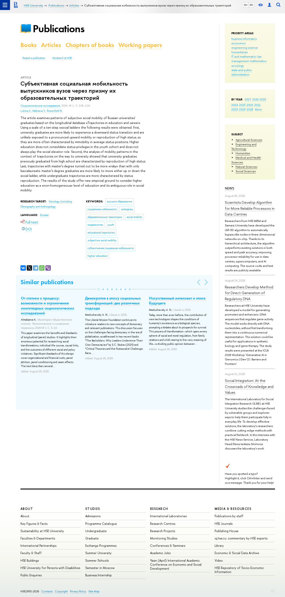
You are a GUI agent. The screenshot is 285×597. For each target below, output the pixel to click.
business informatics (244, 39)
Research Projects (162, 531)
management (240, 61)
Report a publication (33, 58)
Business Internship (98, 575)
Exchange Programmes (100, 545)
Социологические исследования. (40, 106)
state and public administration (241, 72)
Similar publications (46, 282)
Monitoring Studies (163, 538)
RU (246, 4)
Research (159, 509)
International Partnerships (38, 545)
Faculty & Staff (31, 553)
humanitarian (239, 52)
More (258, 109)
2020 (234, 109)
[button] (98, 289)
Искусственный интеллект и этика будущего (177, 300)
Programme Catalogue (101, 523)
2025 (263, 99)
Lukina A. (25, 111)
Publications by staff (229, 516)
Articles (51, 45)
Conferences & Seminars (167, 545)
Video (219, 560)
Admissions (92, 516)
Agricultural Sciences (249, 140)
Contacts (47, 591)
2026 (255, 99)
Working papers (140, 45)
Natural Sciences (246, 167)
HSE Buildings (29, 560)
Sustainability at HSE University (42, 531)
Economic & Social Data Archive (237, 553)
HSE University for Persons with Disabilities (50, 568)
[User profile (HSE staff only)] (269, 5)
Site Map (94, 591)
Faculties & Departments (37, 538)
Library (219, 545)
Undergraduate (96, 531)
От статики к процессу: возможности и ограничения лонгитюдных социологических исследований (47, 305)
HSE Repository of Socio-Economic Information (239, 570)
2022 (250, 105)
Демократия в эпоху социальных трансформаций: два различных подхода (113, 303)
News (229, 188)
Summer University (98, 553)
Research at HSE (62, 58)
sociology (237, 66)
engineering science (244, 48)
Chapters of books (89, 45)
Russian (44, 215)
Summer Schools (97, 560)
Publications (58, 28)
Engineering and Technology (243, 146)
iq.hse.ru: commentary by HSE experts (241, 538)
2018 (250, 109)
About (26, 509)
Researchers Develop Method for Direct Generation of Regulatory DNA (249, 292)
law (259, 56)
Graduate (92, 538)
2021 (257, 105)
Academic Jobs (160, 553)
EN (251, 4)
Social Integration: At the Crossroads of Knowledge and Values (249, 386)
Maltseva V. (39, 111)
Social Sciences (246, 171)
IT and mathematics (243, 56)
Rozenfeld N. (55, 111)
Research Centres (162, 523)
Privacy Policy (78, 591)
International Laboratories (168, 516)
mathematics (258, 61)
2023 (242, 105)
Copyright (61, 591)
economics (238, 43)
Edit (273, 590)
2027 (248, 99)
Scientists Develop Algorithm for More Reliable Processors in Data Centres (250, 208)
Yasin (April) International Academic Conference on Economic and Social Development (176, 564)
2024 (234, 105)
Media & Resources (233, 509)
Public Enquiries (31, 575)
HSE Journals (223, 523)
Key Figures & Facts (33, 523)
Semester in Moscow (100, 568)
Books (28, 45)
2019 (242, 109)
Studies (92, 509)
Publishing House (226, 531)
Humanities (243, 153)
